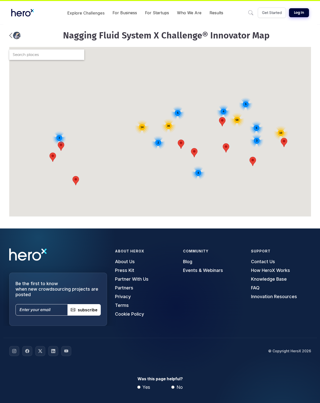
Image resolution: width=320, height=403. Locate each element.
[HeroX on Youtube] (66, 351)
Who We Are (189, 12)
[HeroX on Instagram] (14, 351)
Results (216, 12)
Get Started (272, 12)
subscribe (88, 309)
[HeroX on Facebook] (27, 351)
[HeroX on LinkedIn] (53, 351)
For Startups (157, 12)
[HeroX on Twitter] (40, 351)
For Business (124, 12)
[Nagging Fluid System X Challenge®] (14, 35)
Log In (299, 12)
